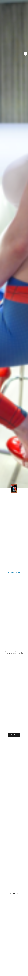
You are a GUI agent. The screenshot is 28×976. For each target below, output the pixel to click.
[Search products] (26, 54)
